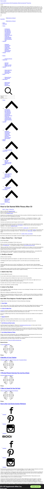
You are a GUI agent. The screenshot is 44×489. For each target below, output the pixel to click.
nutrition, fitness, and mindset (27, 233)
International (5, 79)
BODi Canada (7, 85)
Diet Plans (7, 62)
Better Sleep (7, 73)
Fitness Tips (7, 36)
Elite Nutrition (7, 51)
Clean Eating (7, 46)
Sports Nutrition (8, 50)
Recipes (4, 55)
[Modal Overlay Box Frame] (22, 486)
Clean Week (4, 303)
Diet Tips (6, 161)
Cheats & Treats (8, 48)
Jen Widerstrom (6, 245)
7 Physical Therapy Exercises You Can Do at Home (14, 373)
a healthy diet (25, 227)
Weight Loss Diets (8, 162)
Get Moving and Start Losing (29, 245)
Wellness (4, 164)
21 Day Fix (2, 310)
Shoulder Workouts (8, 35)
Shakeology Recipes (8, 58)
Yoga (5, 40)
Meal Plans (7, 49)
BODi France (7, 83)
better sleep (30, 230)
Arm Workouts (7, 110)
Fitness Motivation (8, 70)
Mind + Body (7, 71)
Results (4, 74)
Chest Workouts (8, 112)
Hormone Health (8, 72)
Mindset (4, 52)
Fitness (4, 25)
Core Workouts (8, 33)
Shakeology (7, 44)
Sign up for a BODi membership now (14, 340)
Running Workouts (8, 39)
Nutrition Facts (7, 45)
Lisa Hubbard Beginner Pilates (8, 332)
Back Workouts (8, 111)
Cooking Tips (7, 47)
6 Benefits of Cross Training (8, 357)
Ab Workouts (7, 109)
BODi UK (6, 84)
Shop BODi (2, 203)
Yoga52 (3, 316)
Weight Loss (5, 59)
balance (34, 229)
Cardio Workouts (8, 37)
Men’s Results (7, 78)
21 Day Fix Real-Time (6, 308)
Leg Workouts (7, 34)
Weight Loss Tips (8, 163)
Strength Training (8, 38)
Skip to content (3, 0)
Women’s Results (8, 77)
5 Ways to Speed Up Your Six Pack (10, 388)
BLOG (4, 209)
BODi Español (7, 82)
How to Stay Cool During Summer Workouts (13, 403)
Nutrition (4, 41)
